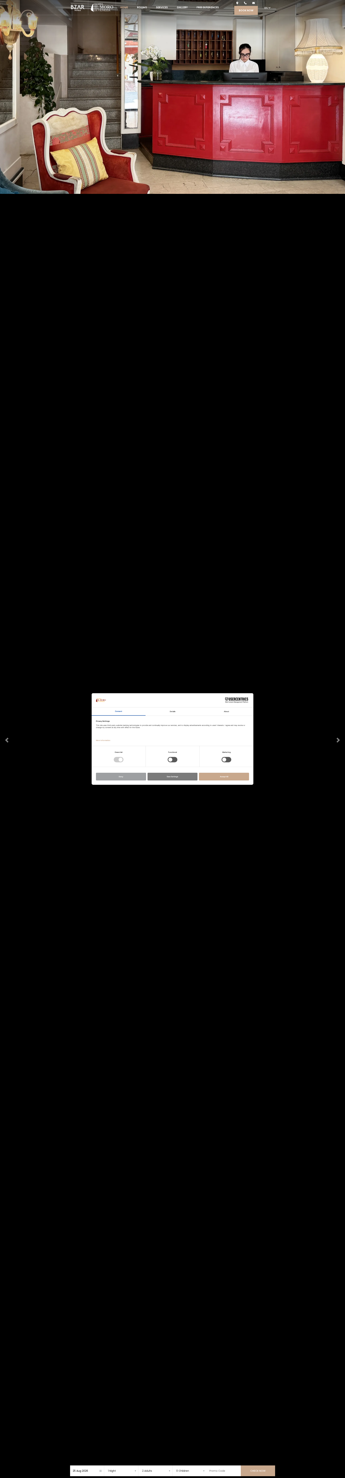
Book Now (246, 10)
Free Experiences (208, 7)
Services (162, 7)
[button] (6, 739)
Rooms (142, 7)
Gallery (182, 7)
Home (124, 7)
